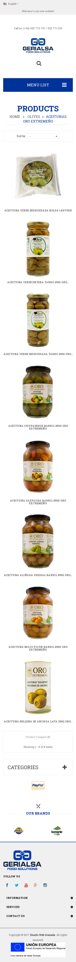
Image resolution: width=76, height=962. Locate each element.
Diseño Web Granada (42, 935)
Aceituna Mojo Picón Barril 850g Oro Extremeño (38, 648)
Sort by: (21, 136)
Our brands (38, 813)
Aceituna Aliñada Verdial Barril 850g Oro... (38, 575)
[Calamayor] (19, 830)
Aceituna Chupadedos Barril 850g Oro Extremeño (38, 427)
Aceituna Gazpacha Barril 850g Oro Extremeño (38, 502)
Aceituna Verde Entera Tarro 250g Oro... (38, 282)
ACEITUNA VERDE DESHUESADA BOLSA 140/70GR (38, 210)
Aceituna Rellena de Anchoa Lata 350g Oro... (38, 721)
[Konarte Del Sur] (57, 830)
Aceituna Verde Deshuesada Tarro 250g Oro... (38, 354)
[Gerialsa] (38, 45)
